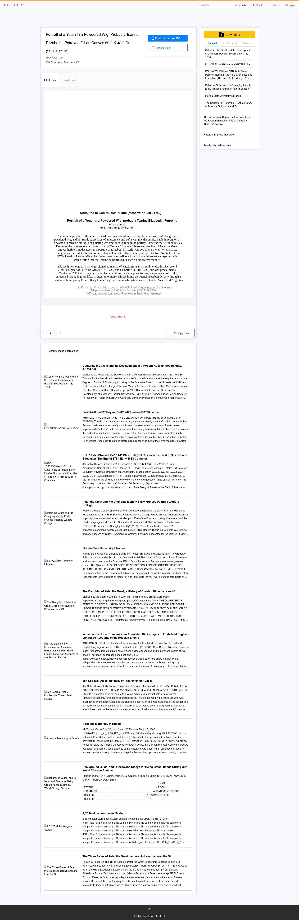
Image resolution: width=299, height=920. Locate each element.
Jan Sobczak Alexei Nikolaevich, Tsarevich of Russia (117, 680)
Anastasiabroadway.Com (217, 145)
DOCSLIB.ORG (13, 5)
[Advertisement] (149, 19)
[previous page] (43, 333)
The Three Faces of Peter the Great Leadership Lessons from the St (127, 856)
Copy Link (182, 333)
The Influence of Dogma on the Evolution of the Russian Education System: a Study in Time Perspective (227, 120)
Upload (292, 5)
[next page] (60, 333)
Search (241, 5)
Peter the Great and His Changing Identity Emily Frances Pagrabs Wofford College (131, 503)
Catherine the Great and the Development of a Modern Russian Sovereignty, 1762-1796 (132, 367)
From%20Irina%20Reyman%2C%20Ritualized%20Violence (121, 412)
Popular (246, 43)
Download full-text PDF (167, 38)
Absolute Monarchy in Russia (102, 724)
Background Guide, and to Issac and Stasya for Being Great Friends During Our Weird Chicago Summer (135, 768)
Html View (50, 80)
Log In (276, 5)
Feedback (160, 916)
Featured (212, 42)
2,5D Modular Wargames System (104, 813)
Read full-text (162, 47)
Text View (70, 80)
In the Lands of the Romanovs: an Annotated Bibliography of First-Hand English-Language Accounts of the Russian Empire (135, 635)
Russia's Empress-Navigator (219, 134)
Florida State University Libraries (104, 548)
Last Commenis (229, 43)
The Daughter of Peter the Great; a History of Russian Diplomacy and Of (129, 591)
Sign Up (259, 5)
